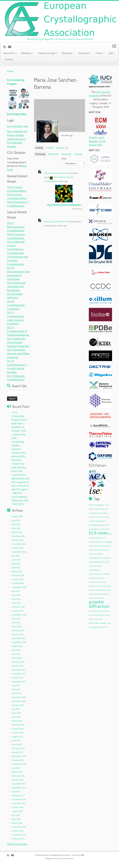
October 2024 (18, 583)
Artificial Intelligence (96, 505)
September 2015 (19, 834)
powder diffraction (99, 604)
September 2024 (19, 587)
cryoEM (91, 521)
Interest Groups (47, 53)
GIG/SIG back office (17, 844)
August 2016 (17, 811)
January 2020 (17, 728)
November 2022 (19, 638)
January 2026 (17, 540)
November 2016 (19, 803)
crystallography (94, 525)
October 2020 (18, 705)
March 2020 (17, 720)
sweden (104, 623)
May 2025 (16, 563)
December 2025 (19, 544)
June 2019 (16, 740)
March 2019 (17, 744)
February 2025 (18, 575)
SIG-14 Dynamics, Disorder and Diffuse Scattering (18, 353)
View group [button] (77, 208)
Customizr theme (66, 858)
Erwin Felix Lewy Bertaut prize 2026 (18, 467)
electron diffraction (96, 542)
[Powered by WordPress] (83, 855)
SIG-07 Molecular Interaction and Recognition (16, 286)
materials (106, 574)
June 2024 (16, 595)
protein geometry (95, 611)
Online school (105, 586)
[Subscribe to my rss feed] (5, 47)
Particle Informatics (96, 590)
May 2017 (16, 791)
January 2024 (17, 610)
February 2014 (18, 838)
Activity (39, 147)
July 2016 (16, 815)
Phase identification (101, 594)
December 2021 (19, 669)
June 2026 (16, 520)
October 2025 (18, 548)
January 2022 (17, 665)
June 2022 (16, 650)
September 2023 (19, 614)
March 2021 (17, 693)
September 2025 (19, 552)
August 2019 (17, 736)
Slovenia (106, 611)
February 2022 (18, 662)
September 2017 (19, 787)
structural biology (95, 615)
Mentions (53, 154)
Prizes (99, 53)
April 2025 (16, 567)
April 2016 (16, 819)
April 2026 (16, 528)
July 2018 (16, 768)
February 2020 (18, 724)
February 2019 (18, 748)
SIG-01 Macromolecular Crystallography (16, 227)
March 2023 (17, 626)
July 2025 (16, 555)
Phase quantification (96, 598)
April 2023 (16, 622)
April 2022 (16, 654)
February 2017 (18, 795)
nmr (98, 586)
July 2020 (16, 709)
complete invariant (100, 509)
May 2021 (16, 685)
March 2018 (17, 772)
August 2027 (95, 144)
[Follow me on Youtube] (10, 47)
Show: (64, 158)
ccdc (107, 505)
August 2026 (17, 516)
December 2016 (19, 799)
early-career (105, 529)
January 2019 (17, 752)
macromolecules (95, 574)
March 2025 (17, 571)
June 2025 (16, 559)
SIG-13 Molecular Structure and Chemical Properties (18, 342)
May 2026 (16, 524)
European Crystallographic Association (56, 855)
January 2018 (17, 779)
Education (84, 53)
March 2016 (17, 823)
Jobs (111, 53)
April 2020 (16, 717)
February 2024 (18, 607)
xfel (106, 627)
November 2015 (19, 827)
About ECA (9, 53)
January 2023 (17, 634)
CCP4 (91, 509)
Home (10, 71)
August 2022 (17, 646)
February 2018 (18, 776)
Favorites (66, 154)
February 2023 (18, 630)
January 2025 (17, 579)
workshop (100, 627)
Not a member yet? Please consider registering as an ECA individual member (17, 139)
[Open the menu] (114, 46)
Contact (9, 59)
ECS (99, 538)
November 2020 (19, 701)
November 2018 (19, 756)
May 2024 (16, 599)
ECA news (98, 533)
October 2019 (18, 732)
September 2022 (19, 642)
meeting (92, 578)
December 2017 (19, 783)
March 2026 (17, 532)
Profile (49, 147)
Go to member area (17, 126)
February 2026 (18, 536)
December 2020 (19, 697)
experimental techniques (98, 550)
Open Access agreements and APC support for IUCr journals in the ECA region (20, 482)
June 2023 (16, 618)
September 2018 (19, 764)
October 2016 (18, 807)
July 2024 (16, 591)
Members (26, 53)
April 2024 (16, 603)
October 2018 (18, 760)
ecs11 (104, 538)
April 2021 (16, 689)
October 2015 (18, 831)
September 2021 (19, 681)
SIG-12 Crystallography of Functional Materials (18, 331)
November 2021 (19, 673)
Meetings (67, 53)
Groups (61, 147)
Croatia (106, 517)
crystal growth (100, 521)
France (103, 562)
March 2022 (17, 658)
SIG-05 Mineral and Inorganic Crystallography (17, 260)
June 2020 (16, 713)
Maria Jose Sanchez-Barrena (56, 173)
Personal (40, 154)
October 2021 (18, 677)
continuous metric (96, 517)
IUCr (108, 562)
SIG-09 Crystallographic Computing (16, 305)
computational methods (98, 513)
